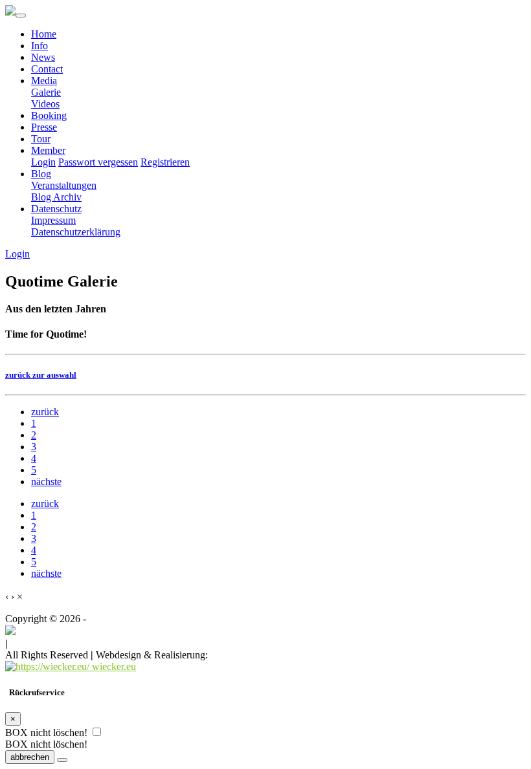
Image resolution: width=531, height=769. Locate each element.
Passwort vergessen (98, 162)
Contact (47, 68)
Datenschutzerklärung (75, 231)
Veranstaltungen (63, 185)
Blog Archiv (56, 196)
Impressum (53, 220)
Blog (41, 173)
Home (43, 33)
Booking (49, 115)
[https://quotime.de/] (10, 631)
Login (43, 162)
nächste (46, 481)
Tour (41, 138)
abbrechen (29, 757)
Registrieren (165, 162)
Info (39, 45)
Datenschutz (56, 208)
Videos (45, 103)
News (43, 57)
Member (48, 150)
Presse (44, 127)
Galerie (46, 92)
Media (44, 80)
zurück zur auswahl (40, 375)
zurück (45, 411)
